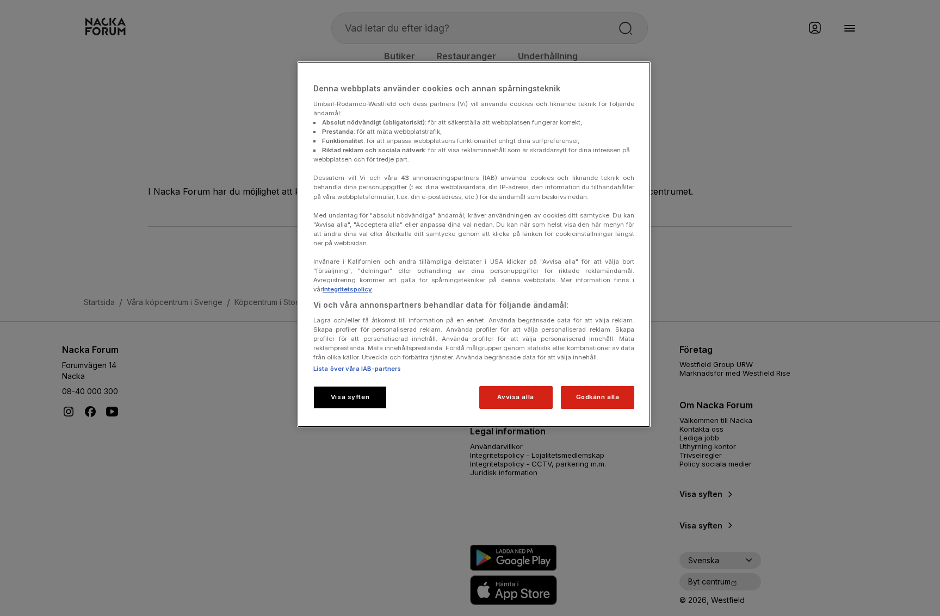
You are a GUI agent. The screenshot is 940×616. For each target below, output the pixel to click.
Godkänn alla (598, 397)
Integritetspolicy (347, 289)
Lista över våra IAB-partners (357, 368)
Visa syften (350, 397)
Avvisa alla (515, 397)
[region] (474, 244)
